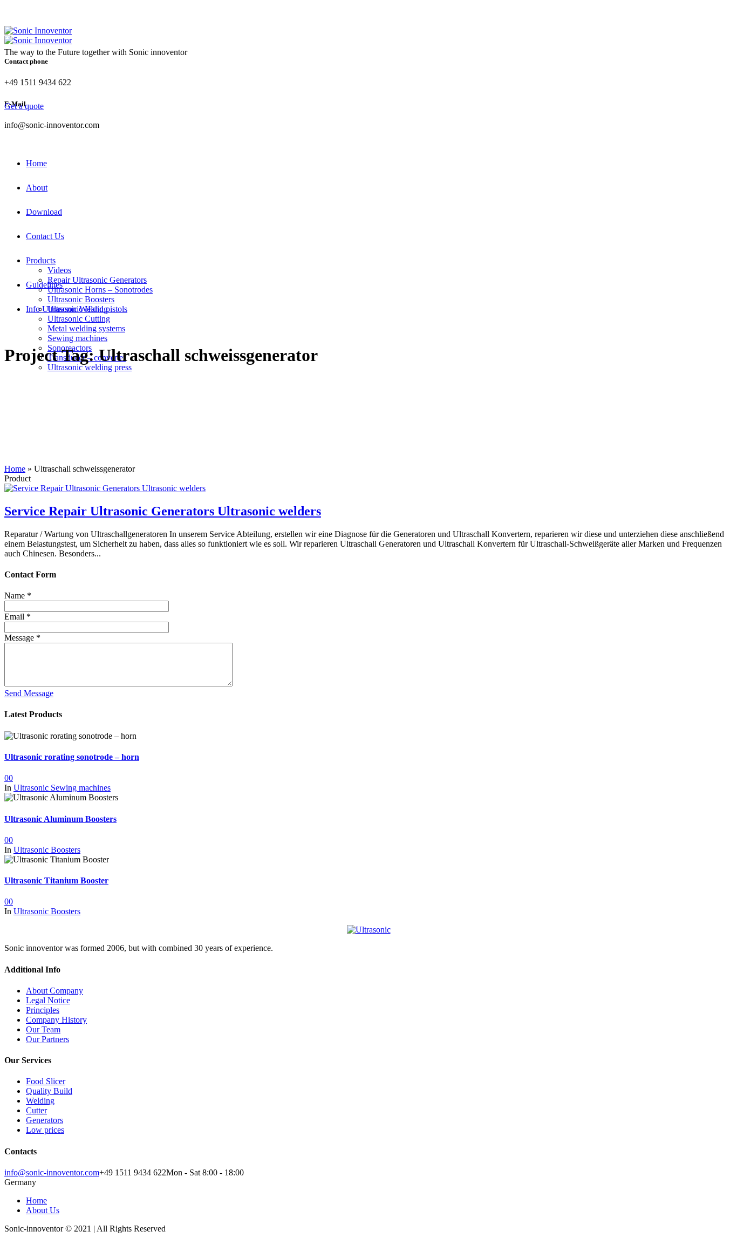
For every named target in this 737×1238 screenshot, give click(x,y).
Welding (40, 1100)
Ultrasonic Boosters (46, 849)
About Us (42, 1210)
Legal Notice (48, 1000)
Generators (44, 1120)
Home (14, 468)
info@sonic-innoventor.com (51, 1172)
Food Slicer (45, 1081)
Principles (42, 1010)
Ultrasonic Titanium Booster (56, 880)
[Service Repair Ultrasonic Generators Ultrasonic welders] (105, 488)
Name (17, 595)
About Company (54, 990)
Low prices (45, 1129)
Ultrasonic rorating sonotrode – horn (71, 756)
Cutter (36, 1110)
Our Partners (47, 1039)
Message (22, 637)
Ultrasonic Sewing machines (62, 787)
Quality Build (49, 1091)
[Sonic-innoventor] (368, 930)
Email (17, 616)
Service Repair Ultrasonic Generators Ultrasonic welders (162, 511)
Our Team (43, 1029)
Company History (56, 1019)
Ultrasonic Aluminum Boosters (60, 819)
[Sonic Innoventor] (38, 35)
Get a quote (24, 106)
